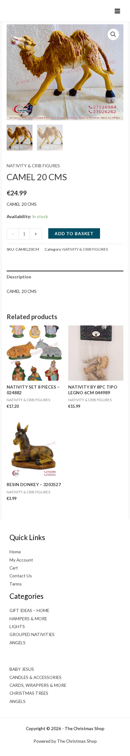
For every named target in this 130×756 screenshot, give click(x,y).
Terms (15, 583)
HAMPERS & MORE (28, 618)
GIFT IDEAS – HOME (29, 610)
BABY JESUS (21, 669)
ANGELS (17, 642)
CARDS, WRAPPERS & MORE (37, 685)
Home (15, 551)
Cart (13, 567)
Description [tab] (19, 276)
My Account (21, 560)
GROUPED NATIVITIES (32, 634)
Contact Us (20, 575)
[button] (113, 34)
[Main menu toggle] (117, 11)
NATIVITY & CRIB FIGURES (33, 165)
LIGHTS (17, 626)
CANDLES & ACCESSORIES (35, 677)
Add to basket (74, 233)
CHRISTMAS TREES (28, 693)
